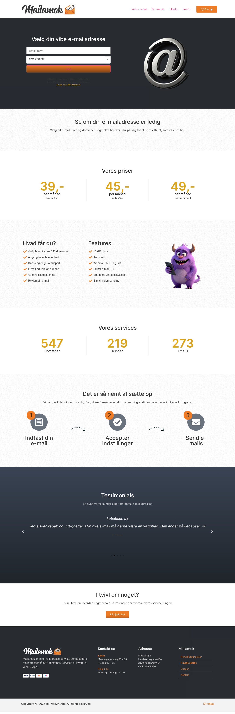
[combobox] (68, 60)
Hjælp (174, 9)
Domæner (158, 9)
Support (185, 668)
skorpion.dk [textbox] (37, 58)
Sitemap (208, 703)
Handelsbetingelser (191, 656)
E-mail (101, 655)
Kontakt (185, 674)
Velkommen (139, 9)
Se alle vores (68, 85)
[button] (23, 531)
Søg (68, 69)
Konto (186, 9)
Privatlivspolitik (189, 662)
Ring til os (103, 668)
